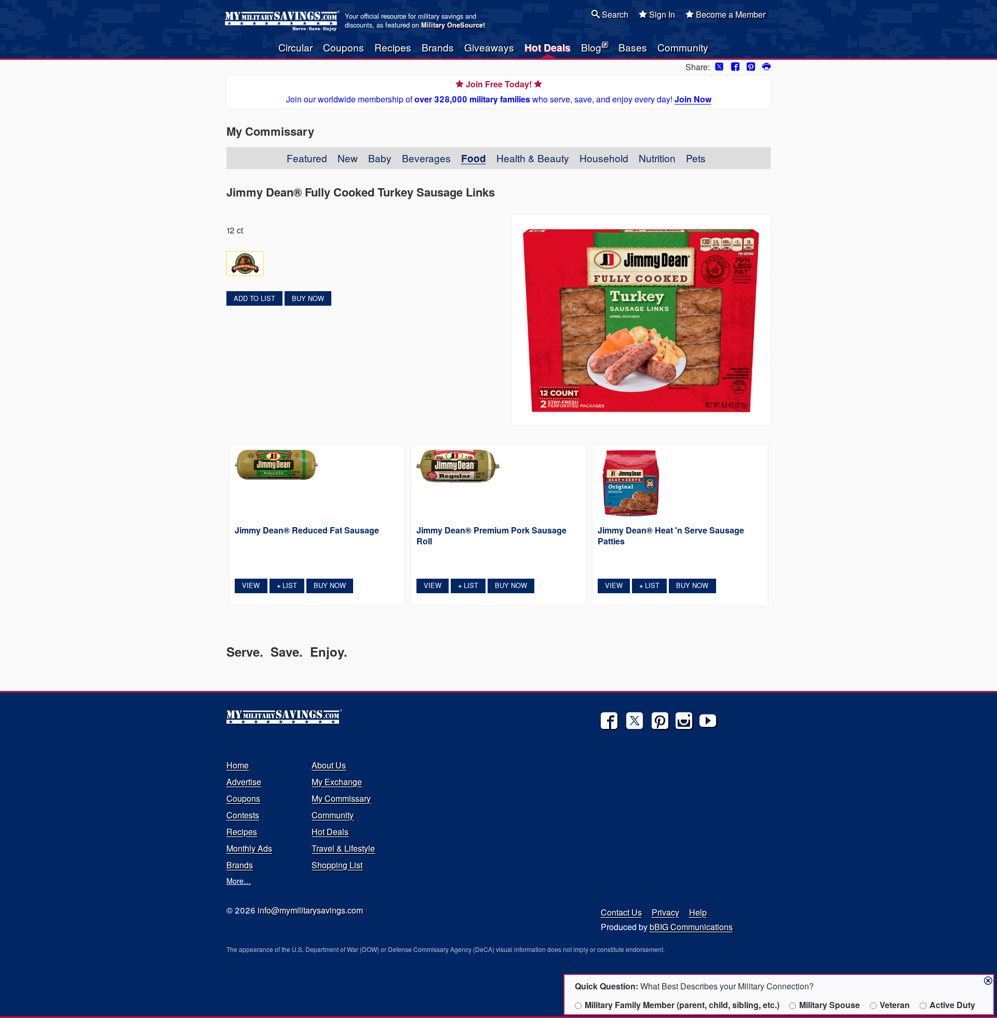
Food (473, 158)
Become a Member (729, 14)
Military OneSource (452, 25)
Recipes (392, 47)
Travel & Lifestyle (343, 848)
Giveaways (489, 47)
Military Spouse (829, 1005)
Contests (242, 815)
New (348, 158)
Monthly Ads (249, 848)
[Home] (283, 20)
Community (682, 47)
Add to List (254, 298)
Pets (696, 158)
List (287, 585)
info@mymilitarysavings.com (310, 910)
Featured (307, 158)
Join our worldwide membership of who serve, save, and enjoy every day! (498, 91)
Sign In (661, 14)
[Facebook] (609, 721)
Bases (632, 47)
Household (604, 158)
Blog (591, 47)
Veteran (895, 1005)
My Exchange (337, 782)
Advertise (243, 782)
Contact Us (621, 912)
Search (614, 14)
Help (698, 912)
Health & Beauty (532, 158)
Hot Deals (547, 47)
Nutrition (657, 158)
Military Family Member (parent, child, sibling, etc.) (682, 1005)
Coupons (343, 47)
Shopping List (337, 865)
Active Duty (952, 1005)
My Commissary (341, 798)
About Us (329, 765)
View (251, 585)
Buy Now (308, 298)
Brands (438, 47)
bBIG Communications (691, 927)
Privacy (665, 912)
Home (237, 765)
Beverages (426, 158)
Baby (380, 158)
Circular (295, 47)
